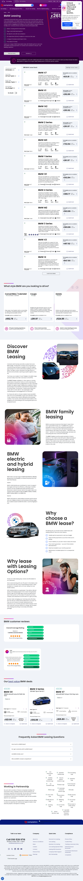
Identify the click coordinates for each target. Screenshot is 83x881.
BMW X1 (42, 90)
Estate (59, 294)
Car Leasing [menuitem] (9, 1)
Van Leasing (52, 841)
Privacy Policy (68, 839)
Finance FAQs (36, 852)
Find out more (11, 53)
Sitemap (35, 854)
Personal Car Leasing (54, 839)
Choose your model (10, 68)
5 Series (23, 385)
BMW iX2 (42, 106)
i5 (25, 501)
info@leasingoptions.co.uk (16, 843)
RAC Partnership (53, 854)
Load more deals (51, 273)
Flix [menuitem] (57, 1)
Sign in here (74, 28)
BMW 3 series (51, 436)
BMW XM (23, 493)
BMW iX (42, 257)
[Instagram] (9, 849)
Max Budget (8, 86)
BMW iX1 (42, 174)
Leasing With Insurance (55, 849)
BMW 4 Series (45, 190)
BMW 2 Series (45, 122)
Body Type (8, 80)
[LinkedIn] (15, 849)
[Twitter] (12, 849)
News (34, 844)
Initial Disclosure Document (69, 847)
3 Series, (34, 491)
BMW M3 (42, 140)
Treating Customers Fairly (72, 844)
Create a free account (67, 24)
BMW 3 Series (45, 223)
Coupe (33, 294)
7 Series (25, 376)
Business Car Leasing (54, 844)
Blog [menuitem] (54, 1)
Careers (35, 846)
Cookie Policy (68, 841)
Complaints (68, 855)
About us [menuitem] (50, 1)
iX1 (22, 501)
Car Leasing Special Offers (56, 846)
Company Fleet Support (55, 852)
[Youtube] (21, 849)
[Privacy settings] (2, 878)
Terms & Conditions (38, 841)
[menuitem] (61, 5)
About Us (35, 839)
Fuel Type (7, 74)
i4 (24, 501)
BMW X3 (42, 239)
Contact (35, 849)
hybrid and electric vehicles (29, 476)
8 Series (19, 395)
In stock (15, 93)
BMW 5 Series (10, 493)
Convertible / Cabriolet (16, 294)
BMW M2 (42, 207)
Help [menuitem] (60, 1)
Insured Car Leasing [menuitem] (30, 8)
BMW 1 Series (45, 156)
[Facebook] (18, 849)
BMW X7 (42, 72)
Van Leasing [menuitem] (22, 1)
